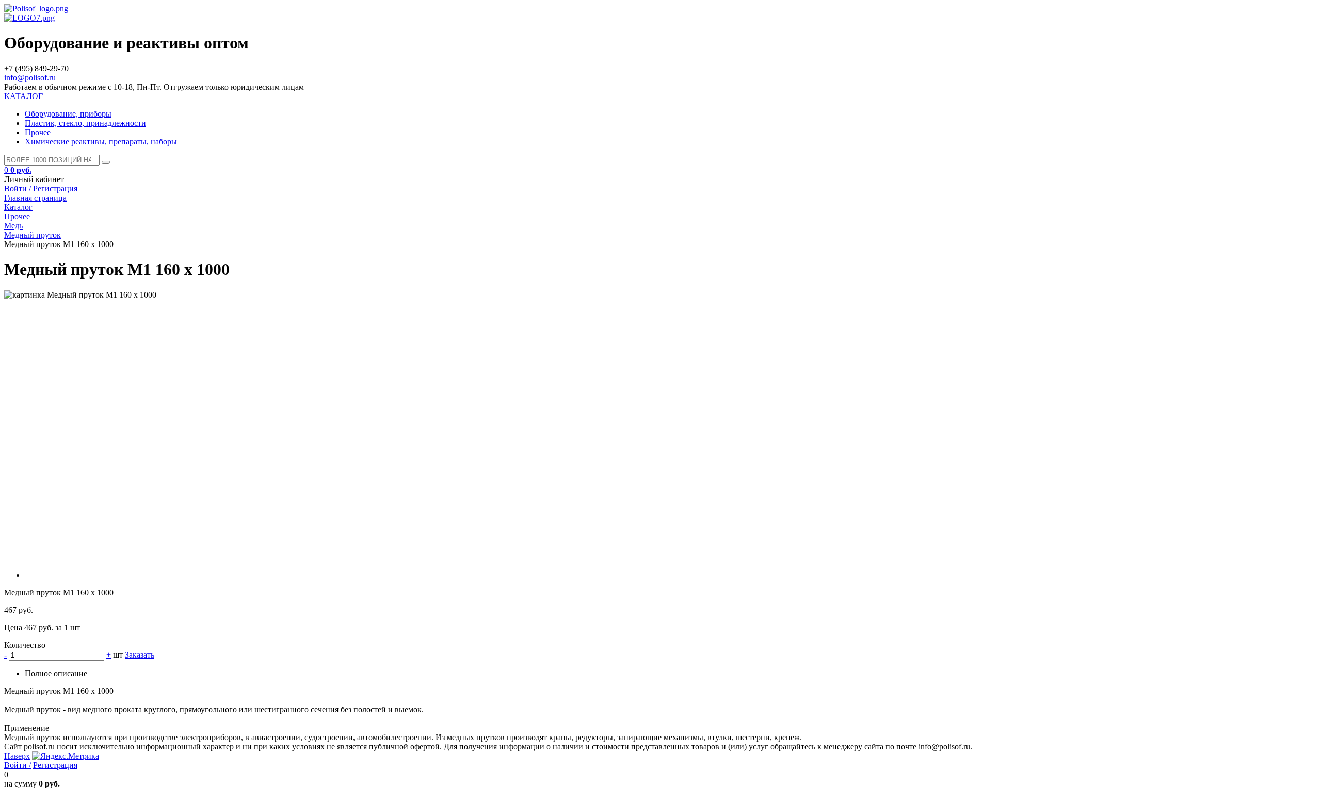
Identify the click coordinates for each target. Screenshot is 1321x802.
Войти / (17, 188)
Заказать (139, 654)
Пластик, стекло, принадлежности (85, 123)
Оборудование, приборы (68, 113)
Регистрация (55, 188)
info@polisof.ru (30, 77)
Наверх (17, 755)
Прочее (38, 132)
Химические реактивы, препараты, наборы (101, 141)
